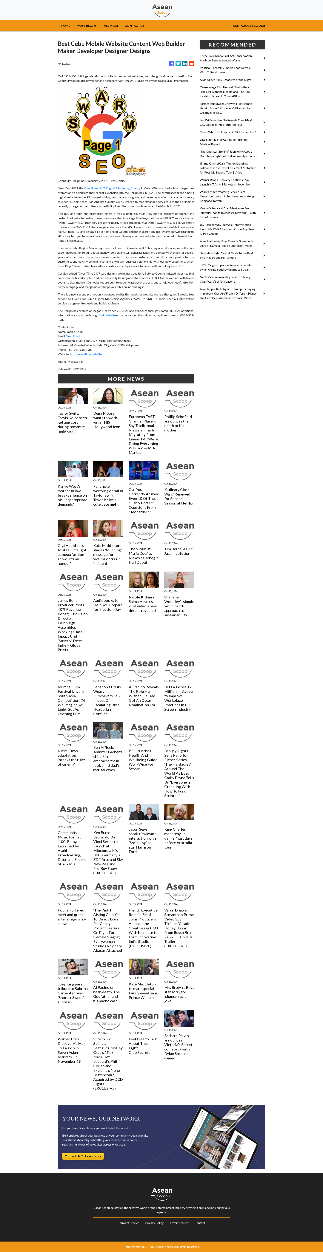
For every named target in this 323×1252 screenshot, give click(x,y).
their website (107, 315)
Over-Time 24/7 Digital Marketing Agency (112, 188)
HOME (65, 25)
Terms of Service (128, 1223)
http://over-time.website (86, 354)
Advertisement (179, 1223)
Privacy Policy (154, 1223)
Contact (200, 1223)
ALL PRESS (111, 25)
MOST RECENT (87, 25)
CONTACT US (134, 25)
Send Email (73, 336)
